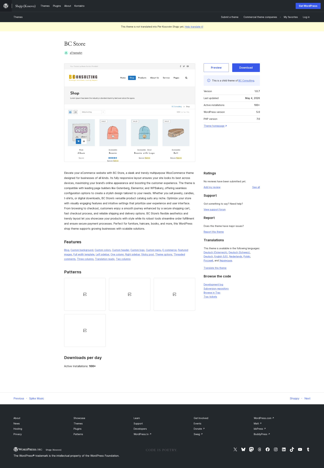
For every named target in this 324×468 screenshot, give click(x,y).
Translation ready (105, 258)
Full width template (83, 254)
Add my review (212, 187)
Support (138, 423)
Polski (247, 256)
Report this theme (214, 231)
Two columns (123, 258)
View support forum (215, 209)
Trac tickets (210, 296)
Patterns (78, 434)
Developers (140, 428)
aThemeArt (76, 52)
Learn (137, 418)
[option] (85, 294)
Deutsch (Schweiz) (239, 252)
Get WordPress (308, 5)
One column (117, 254)
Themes (18, 17)
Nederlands (235, 256)
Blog (66, 250)
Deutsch (208, 256)
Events (197, 423)
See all (256, 187)
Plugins (78, 428)
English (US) (221, 256)
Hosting (18, 428)
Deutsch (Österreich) (215, 252)
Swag (198, 434)
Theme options (163, 254)
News (17, 423)
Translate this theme (215, 267)
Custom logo (137, 250)
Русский (208, 260)
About (17, 418)
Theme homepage (214, 125)
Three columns (85, 258)
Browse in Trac (212, 292)
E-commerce (170, 250)
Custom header (120, 250)
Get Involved (201, 418)
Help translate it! (194, 26)
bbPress (260, 428)
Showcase (79, 418)
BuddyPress (262, 434)
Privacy (18, 434)
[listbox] (129, 312)
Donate (199, 428)
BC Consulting (246, 80)
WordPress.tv (143, 434)
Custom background (82, 250)
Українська (225, 260)
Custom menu (153, 250)
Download (246, 67)
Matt (258, 423)
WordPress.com (264, 418)
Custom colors (103, 250)
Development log (213, 284)
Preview (216, 67)
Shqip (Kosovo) (53, 449)
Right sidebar (132, 254)
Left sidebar (102, 254)
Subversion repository (216, 288)
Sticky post (147, 254)
